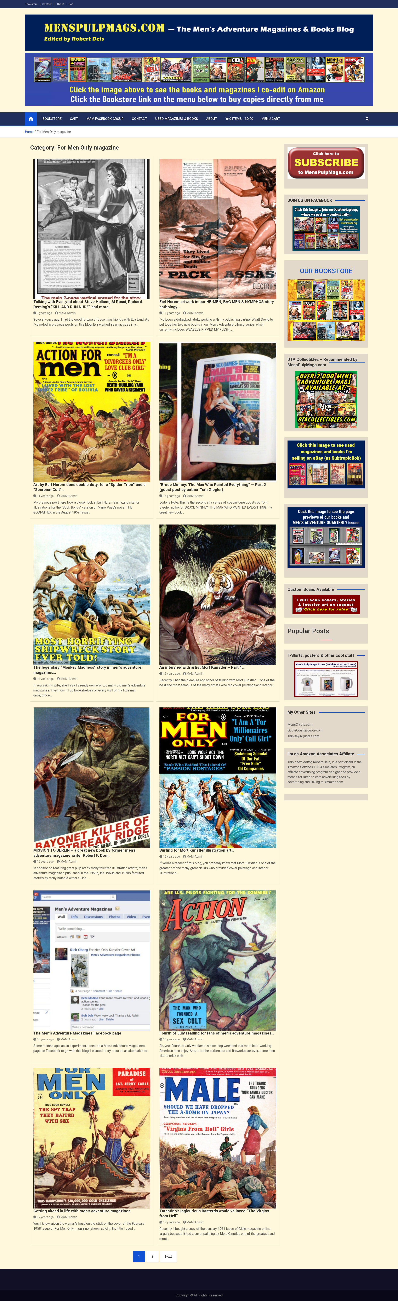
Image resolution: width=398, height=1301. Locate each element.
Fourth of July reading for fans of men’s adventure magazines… (216, 1033)
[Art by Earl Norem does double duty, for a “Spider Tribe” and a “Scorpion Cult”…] (91, 412)
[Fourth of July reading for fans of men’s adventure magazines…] (217, 960)
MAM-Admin (67, 313)
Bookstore (31, 4)
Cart (71, 4)
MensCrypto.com (300, 725)
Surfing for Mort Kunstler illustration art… (196, 850)
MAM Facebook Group (105, 119)
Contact (47, 4)
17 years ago (45, 1217)
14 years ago (171, 496)
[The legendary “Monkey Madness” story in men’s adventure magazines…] (91, 595)
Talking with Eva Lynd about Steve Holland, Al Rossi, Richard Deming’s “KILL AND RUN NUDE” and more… (87, 304)
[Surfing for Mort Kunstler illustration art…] (217, 777)
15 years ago (171, 673)
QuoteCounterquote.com (305, 730)
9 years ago (44, 313)
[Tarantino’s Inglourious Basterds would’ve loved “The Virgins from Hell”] (217, 1138)
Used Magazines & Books (176, 119)
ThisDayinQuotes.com (303, 736)
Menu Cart (270, 119)
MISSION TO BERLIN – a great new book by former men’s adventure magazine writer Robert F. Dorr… (84, 853)
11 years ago (171, 313)
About (60, 4)
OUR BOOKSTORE (326, 271)
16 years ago (171, 856)
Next (168, 1256)
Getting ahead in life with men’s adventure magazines (81, 1211)
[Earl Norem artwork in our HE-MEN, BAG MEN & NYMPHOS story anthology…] (217, 229)
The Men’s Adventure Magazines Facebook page (77, 1033)
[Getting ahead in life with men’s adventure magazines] (91, 1138)
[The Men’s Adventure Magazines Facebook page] (91, 960)
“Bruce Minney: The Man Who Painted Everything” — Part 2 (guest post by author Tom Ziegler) (212, 487)
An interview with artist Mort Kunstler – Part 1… (202, 667)
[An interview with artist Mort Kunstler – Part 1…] (217, 595)
